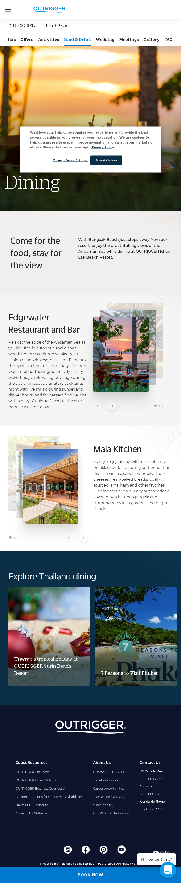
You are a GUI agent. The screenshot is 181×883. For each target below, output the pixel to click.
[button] (97, 406)
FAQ (168, 39)
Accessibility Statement (33, 813)
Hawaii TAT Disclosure (32, 805)
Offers (27, 39)
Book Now (90, 874)
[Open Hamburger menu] (8, 9)
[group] (49, 636)
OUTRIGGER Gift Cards (32, 772)
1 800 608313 (149, 794)
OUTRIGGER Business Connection (41, 788)
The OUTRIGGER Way (109, 797)
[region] (90, 149)
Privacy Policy (49, 863)
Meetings (129, 39)
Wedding (105, 39)
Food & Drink (77, 39)
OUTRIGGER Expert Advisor (36, 780)
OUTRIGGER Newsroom (111, 813)
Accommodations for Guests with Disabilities (49, 797)
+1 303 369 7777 (151, 809)
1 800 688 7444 (151, 779)
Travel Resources (105, 780)
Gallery (152, 39)
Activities (48, 39)
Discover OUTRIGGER (109, 772)
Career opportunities (108, 788)
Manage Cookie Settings (70, 160)
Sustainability (103, 805)
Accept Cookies (106, 160)
